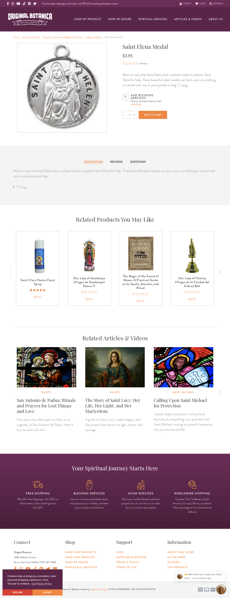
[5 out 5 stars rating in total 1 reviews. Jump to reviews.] (37, 290)
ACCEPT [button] (47, 592)
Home (16, 37)
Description (93, 162)
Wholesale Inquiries (81, 567)
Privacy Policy (128, 562)
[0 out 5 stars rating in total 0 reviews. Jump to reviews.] (89, 292)
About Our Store (180, 552)
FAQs (120, 552)
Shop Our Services (80, 557)
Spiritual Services (152, 19)
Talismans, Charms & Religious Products (62, 37)
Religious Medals (93, 37)
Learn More (136, 104)
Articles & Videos (188, 19)
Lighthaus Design (98, 589)
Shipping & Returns (131, 557)
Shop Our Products (81, 552)
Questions (138, 162)
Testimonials (177, 567)
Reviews (116, 162)
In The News (176, 557)
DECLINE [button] (17, 592)
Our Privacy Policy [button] (41, 583)
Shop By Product (87, 19)
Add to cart (153, 115)
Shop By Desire (119, 19)
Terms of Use (126, 567)
